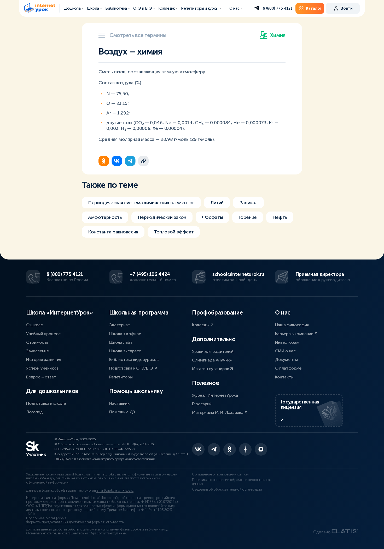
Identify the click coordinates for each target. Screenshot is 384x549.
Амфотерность (105, 217)
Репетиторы (121, 377)
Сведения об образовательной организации (227, 489)
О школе (34, 325)
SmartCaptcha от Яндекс (114, 490)
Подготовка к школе (46, 403)
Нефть (279, 217)
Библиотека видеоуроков (134, 359)
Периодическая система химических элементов (141, 202)
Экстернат (119, 325)
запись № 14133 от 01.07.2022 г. (153, 502)
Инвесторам (287, 342)
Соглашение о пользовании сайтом (220, 474)
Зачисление (37, 351)
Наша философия (292, 325)
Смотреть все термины (137, 35)
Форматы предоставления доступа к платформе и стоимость (75, 522)
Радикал (248, 202)
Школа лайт (120, 342)
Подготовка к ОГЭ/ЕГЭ (131, 368)
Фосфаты (212, 217)
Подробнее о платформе (46, 518)
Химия (278, 35)
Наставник (119, 403)
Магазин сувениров (211, 368)
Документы (286, 359)
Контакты (284, 377)
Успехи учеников (42, 368)
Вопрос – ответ (41, 377)
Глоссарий (202, 404)
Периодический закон (162, 217)
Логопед (34, 412)
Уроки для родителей (213, 351)
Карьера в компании (295, 333)
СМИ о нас (285, 351)
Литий (217, 202)
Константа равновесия (113, 231)
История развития (43, 359)
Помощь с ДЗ (122, 412)
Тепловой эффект (174, 231)
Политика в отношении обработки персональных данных (231, 482)
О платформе (288, 368)
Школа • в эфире (125, 333)
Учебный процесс (43, 333)
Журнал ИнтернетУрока (215, 395)
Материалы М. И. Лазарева (218, 412)
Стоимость (37, 342)
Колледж (201, 325)
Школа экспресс (125, 351)
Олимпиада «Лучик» (212, 360)
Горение (247, 217)
